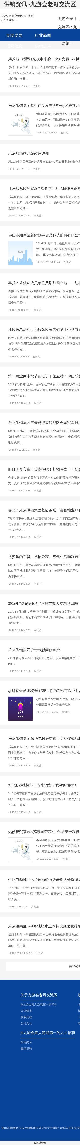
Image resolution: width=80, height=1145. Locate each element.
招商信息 (14, 46)
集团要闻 (14, 35)
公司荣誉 (26, 1010)
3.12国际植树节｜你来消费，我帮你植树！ (43, 785)
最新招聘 (26, 1048)
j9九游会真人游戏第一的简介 (39, 1004)
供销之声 (43, 46)
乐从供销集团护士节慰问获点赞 (34, 650)
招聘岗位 (26, 1042)
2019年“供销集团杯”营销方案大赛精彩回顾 (43, 603)
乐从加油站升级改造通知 (28, 153)
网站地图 (40, 1142)
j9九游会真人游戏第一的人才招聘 (48, 1033)
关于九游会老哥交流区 (39, 995)
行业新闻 (43, 35)
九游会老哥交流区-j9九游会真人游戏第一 (67, 23)
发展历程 (26, 1017)
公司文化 (26, 1023)
